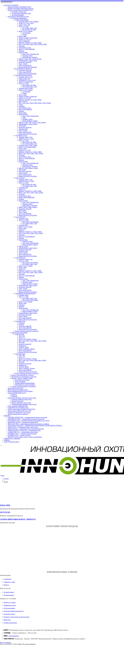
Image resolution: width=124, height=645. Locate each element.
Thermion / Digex (27, 55)
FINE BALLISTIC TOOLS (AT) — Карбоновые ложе (24, 430)
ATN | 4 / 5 (22, 337)
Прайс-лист (7, 620)
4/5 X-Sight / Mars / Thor (29, 28)
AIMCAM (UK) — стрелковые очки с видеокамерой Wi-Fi (26, 429)
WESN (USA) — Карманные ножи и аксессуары (23, 427)
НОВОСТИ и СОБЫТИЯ (12, 438)
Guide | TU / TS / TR (25, 98)
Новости (6, 585)
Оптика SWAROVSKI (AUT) (17, 393)
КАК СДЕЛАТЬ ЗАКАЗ (11, 442)
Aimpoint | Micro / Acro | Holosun (28, 21)
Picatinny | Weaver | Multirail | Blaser (22, 378)
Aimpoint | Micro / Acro (25, 77)
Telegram (8, 642)
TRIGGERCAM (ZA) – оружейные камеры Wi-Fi (23, 422)
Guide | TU (22, 189)
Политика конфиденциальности (14, 611)
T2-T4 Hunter (26, 33)
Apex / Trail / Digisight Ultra (30, 310)
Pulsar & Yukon (23, 52)
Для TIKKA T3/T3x (21, 135)
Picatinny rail (22, 345)
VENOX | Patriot (24, 367)
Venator (24, 34)
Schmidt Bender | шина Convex (28, 60)
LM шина (22, 46)
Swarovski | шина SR (25, 62)
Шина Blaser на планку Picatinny (25, 385)
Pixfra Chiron (23, 112)
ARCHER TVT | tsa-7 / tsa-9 (27, 80)
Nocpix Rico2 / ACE (25, 47)
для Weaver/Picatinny (17, 15)
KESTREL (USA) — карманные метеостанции (22, 433)
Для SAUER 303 (20, 217)
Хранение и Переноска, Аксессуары (19, 412)
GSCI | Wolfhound (24, 41)
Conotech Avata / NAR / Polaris (28, 145)
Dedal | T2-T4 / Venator (25, 31)
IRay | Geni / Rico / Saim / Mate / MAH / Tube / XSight (35, 103)
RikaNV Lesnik (23, 246)
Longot (21, 104)
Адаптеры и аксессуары (18, 11)
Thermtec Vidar (23, 129)
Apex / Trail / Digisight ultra (30, 116)
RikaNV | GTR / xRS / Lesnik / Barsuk (30, 59)
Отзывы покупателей (10, 622)
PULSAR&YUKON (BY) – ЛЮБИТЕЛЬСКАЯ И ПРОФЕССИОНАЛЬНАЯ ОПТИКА (35, 425)
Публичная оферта (9, 608)
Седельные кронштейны (19, 18)
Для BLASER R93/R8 (21, 20)
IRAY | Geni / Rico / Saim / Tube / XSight (31, 153)
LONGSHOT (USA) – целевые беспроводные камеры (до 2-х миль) (28, 420)
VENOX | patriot (24, 347)
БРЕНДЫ (7, 415)
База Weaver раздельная (22, 380)
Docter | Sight (23, 95)
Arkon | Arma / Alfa (24, 25)
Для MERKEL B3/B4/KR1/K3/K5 (25, 293)
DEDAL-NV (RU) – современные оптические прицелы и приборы (28, 424)
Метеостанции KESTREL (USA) (18, 389)
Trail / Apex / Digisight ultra (30, 243)
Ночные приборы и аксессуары (21, 402)
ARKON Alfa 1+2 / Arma (26, 139)
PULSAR (21, 342)
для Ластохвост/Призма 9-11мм (21, 13)
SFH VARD (22, 126)
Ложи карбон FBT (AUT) (16, 388)
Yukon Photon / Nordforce (30, 57)
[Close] (1, 445)
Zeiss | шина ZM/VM (25, 65)
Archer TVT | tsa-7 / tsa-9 (26, 23)
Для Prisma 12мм (20, 321)
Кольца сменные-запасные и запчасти (26, 331)
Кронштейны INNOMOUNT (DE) (18, 16)
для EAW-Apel (19, 334)
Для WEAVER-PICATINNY (23, 75)
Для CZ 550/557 (20, 178)
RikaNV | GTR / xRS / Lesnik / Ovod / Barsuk (32, 122)
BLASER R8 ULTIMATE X (23, 69)
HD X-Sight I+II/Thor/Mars (30, 222)
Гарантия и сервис (9, 614)
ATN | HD (22, 336)
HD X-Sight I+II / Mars (29, 29)
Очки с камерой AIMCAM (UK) (18, 406)
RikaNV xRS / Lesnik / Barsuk (28, 207)
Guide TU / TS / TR (24, 150)
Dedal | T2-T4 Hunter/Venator (27, 147)
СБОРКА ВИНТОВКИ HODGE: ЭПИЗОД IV (18, 519)
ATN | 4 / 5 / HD (23, 26)
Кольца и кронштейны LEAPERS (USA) (20, 10)
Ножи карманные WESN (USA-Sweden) (20, 391)
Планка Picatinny (20, 381)
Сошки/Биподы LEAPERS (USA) (18, 407)
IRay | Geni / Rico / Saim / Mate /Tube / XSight (32, 360)
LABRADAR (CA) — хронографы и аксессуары (23, 432)
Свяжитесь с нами (9, 582)
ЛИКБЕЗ (7, 440)
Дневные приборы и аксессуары (21, 399)
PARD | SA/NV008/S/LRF (26, 197)
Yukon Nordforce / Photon (30, 121)
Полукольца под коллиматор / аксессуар (23, 376)
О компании (7, 579)
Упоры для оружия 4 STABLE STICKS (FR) (21, 409)
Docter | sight (22, 36)
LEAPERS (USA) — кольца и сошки (19, 435)
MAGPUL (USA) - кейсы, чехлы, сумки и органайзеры (25, 437)
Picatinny (21, 51)
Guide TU (22, 230)
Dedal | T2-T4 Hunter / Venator (28, 339)
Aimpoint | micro (23, 218)
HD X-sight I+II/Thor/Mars (30, 262)
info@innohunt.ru (14, 636)
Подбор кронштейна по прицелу (18, 414)
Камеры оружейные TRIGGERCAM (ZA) (21, 8)
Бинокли (14, 394)
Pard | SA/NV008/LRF (25, 109)
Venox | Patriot (23, 64)
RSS (1, 642)
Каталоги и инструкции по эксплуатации (16, 617)
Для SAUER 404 (20, 257)
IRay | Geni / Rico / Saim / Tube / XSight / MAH (33, 44)
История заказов (9, 595)
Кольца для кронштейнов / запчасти (22, 375)
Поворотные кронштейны (19, 332)
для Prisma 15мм (20, 354)
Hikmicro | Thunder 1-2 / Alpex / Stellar (30, 42)
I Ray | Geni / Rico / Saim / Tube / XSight (31, 233)
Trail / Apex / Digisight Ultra (30, 54)
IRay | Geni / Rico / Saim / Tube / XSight (30, 272)
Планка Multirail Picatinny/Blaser (25, 383)
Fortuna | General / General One (28, 38)
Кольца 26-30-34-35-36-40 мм (28, 67)
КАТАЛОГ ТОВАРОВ (11, 5)
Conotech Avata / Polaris (26, 88)
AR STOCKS (5, 512)
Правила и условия (10, 602)
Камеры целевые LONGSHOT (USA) (19, 7)
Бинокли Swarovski (17, 401)
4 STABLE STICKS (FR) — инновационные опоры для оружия (27, 417)
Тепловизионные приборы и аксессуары (23, 404)
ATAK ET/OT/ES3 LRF (26, 82)
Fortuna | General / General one (28, 96)
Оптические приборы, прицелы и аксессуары (22, 398)
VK (4, 642)
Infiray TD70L (23, 101)
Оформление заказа (10, 605)
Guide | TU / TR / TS (25, 39)
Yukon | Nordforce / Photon (27, 349)
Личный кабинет (9, 592)
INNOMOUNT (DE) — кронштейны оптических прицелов (26, 419)
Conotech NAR (23, 187)
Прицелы (14, 396)
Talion (24, 117)
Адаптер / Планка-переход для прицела (23, 386)
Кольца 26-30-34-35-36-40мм (27, 73)
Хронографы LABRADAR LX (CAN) (19, 411)
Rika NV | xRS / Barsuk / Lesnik (28, 168)
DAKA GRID (5, 505)
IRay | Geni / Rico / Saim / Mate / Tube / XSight (32, 341)
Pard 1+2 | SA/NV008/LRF (27, 49)
